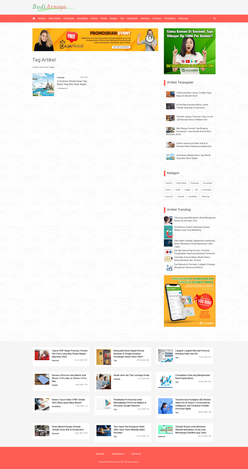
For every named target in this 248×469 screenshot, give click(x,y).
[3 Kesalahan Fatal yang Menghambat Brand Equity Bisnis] (170, 380)
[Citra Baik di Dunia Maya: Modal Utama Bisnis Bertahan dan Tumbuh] (170, 259)
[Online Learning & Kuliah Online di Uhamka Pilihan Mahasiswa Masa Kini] (172, 145)
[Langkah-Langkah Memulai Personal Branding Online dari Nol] (170, 355)
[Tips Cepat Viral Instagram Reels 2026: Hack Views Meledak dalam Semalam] (108, 430)
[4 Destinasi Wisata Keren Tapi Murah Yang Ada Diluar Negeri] (172, 157)
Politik (103, 18)
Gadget (113, 18)
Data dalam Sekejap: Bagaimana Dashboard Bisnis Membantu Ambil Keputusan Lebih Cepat (194, 243)
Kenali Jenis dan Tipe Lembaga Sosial (131, 375)
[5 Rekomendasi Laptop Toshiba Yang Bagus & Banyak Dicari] (172, 94)
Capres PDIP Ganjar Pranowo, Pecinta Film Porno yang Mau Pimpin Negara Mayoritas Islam (69, 353)
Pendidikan (169, 18)
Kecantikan (82, 18)
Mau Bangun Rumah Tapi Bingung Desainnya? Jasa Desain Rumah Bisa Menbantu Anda (188, 131)
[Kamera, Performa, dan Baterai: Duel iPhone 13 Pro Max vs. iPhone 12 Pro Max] (46, 379)
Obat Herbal (55, 18)
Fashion (42, 18)
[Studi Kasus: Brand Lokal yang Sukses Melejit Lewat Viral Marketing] (170, 232)
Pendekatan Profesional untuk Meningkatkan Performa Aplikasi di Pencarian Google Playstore (130, 402)
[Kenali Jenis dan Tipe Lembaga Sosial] (108, 381)
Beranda (100, 454)
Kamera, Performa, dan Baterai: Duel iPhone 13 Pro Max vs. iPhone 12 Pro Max (69, 378)
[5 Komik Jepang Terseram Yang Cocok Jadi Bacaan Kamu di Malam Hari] (172, 118)
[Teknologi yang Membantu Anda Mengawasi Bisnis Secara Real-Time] (170, 220)
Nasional (145, 18)
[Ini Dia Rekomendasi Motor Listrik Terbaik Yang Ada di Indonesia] (172, 106)
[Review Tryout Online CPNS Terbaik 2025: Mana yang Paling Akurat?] (46, 404)
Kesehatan (132, 18)
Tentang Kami (117, 454)
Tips (122, 18)
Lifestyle (156, 18)
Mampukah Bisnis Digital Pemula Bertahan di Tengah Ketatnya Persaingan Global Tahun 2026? (129, 353)
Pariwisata (68, 18)
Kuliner (94, 18)
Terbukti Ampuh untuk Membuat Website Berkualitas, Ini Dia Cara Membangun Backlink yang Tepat (190, 429)
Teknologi (183, 18)
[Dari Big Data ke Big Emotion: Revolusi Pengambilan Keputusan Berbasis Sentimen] (170, 252)
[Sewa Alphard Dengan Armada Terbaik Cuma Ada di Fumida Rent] (46, 430)
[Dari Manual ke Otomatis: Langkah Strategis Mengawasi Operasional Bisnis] (170, 267)
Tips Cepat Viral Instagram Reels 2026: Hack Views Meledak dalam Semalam (129, 429)
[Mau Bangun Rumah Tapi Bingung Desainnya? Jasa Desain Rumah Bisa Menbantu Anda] (172, 130)
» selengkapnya (62, 88)
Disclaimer (136, 454)
